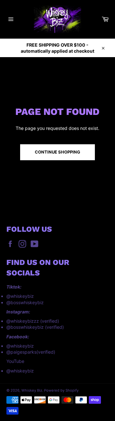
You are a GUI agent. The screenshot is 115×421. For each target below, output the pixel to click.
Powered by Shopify (61, 390)
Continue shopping (57, 151)
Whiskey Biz (31, 390)
